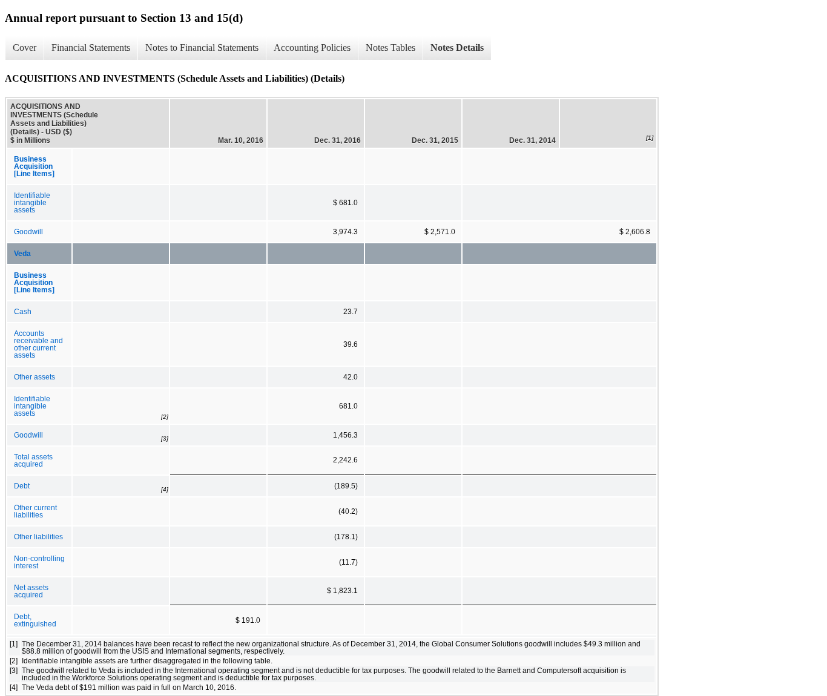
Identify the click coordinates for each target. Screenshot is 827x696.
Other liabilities (38, 536)
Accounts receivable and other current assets (38, 344)
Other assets (34, 377)
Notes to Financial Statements (202, 47)
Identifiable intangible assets (32, 203)
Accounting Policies (312, 47)
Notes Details (457, 47)
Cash (22, 311)
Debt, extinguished (35, 620)
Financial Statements (90, 47)
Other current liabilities (35, 511)
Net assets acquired (31, 591)
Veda (22, 253)
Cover (24, 47)
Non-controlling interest (39, 562)
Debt (22, 486)
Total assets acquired (33, 460)
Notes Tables (390, 47)
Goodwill (28, 231)
